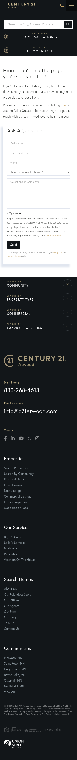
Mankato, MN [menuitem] (13, 658)
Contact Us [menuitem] (11, 629)
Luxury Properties (24, 328)
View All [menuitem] (9, 692)
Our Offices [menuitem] (11, 600)
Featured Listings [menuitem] (15, 479)
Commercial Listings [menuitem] (17, 496)
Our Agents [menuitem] (11, 606)
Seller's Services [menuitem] (14, 543)
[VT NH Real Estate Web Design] (38, 744)
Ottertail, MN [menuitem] (13, 680)
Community (38, 49)
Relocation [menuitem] (11, 554)
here (64, 105)
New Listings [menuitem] (12, 491)
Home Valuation (39, 36)
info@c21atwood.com (31, 411)
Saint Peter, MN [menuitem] (14, 663)
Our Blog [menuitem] (10, 617)
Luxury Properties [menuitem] (15, 502)
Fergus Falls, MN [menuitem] (15, 669)
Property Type (20, 299)
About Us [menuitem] (10, 589)
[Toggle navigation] (71, 5)
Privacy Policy (54, 235)
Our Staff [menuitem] (10, 611)
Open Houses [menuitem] (13, 485)
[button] (68, 24)
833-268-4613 (62, 5)
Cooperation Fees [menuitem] (16, 508)
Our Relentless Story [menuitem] (17, 594)
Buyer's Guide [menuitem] (13, 537)
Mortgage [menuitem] (10, 548)
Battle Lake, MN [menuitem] (14, 675)
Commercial (19, 314)
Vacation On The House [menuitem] (19, 560)
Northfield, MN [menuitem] (14, 686)
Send (13, 245)
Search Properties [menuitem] (16, 468)
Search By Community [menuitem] (19, 474)
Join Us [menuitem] (9, 623)
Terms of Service (14, 256)
